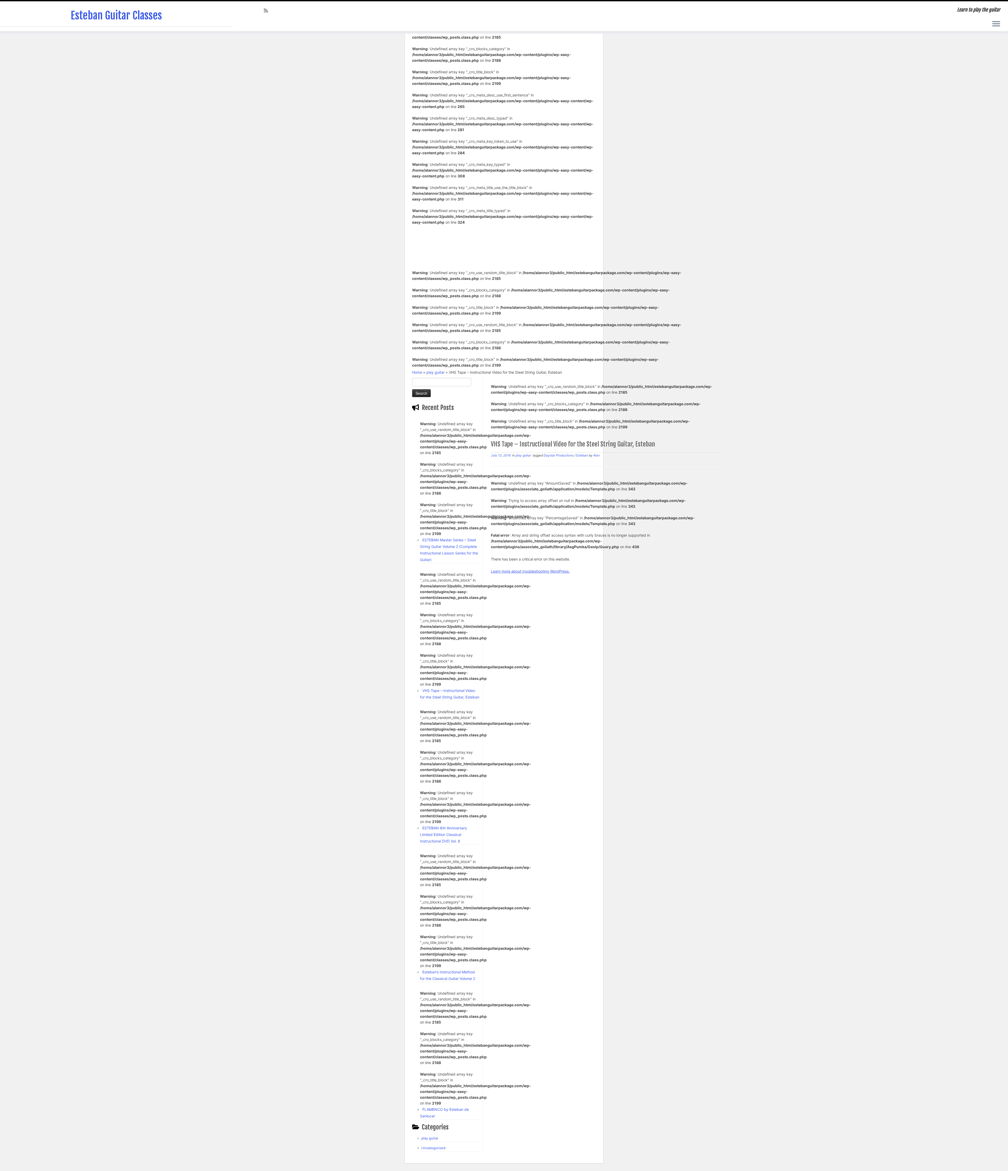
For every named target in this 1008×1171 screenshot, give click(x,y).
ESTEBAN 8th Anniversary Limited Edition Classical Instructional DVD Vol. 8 (443, 834)
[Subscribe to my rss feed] (267, 10)
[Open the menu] (996, 24)
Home (417, 372)
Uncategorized (433, 1148)
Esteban (582, 455)
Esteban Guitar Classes (116, 15)
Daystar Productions (559, 455)
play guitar (435, 372)
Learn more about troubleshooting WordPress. (530, 571)
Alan (596, 455)
